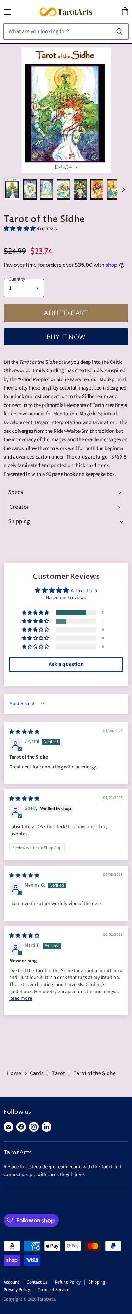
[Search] (119, 31)
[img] (24, 732)
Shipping (96, 1282)
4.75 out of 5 (84, 590)
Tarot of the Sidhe (95, 1073)
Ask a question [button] (66, 664)
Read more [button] (20, 998)
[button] (20, 228)
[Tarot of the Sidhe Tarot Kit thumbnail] (12, 189)
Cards (37, 1073)
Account (11, 1282)
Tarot (58, 1073)
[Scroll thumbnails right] (122, 189)
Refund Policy (68, 1282)
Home (14, 1073)
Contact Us (37, 1282)
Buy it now (66, 337)
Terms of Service (53, 1289)
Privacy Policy (17, 1289)
